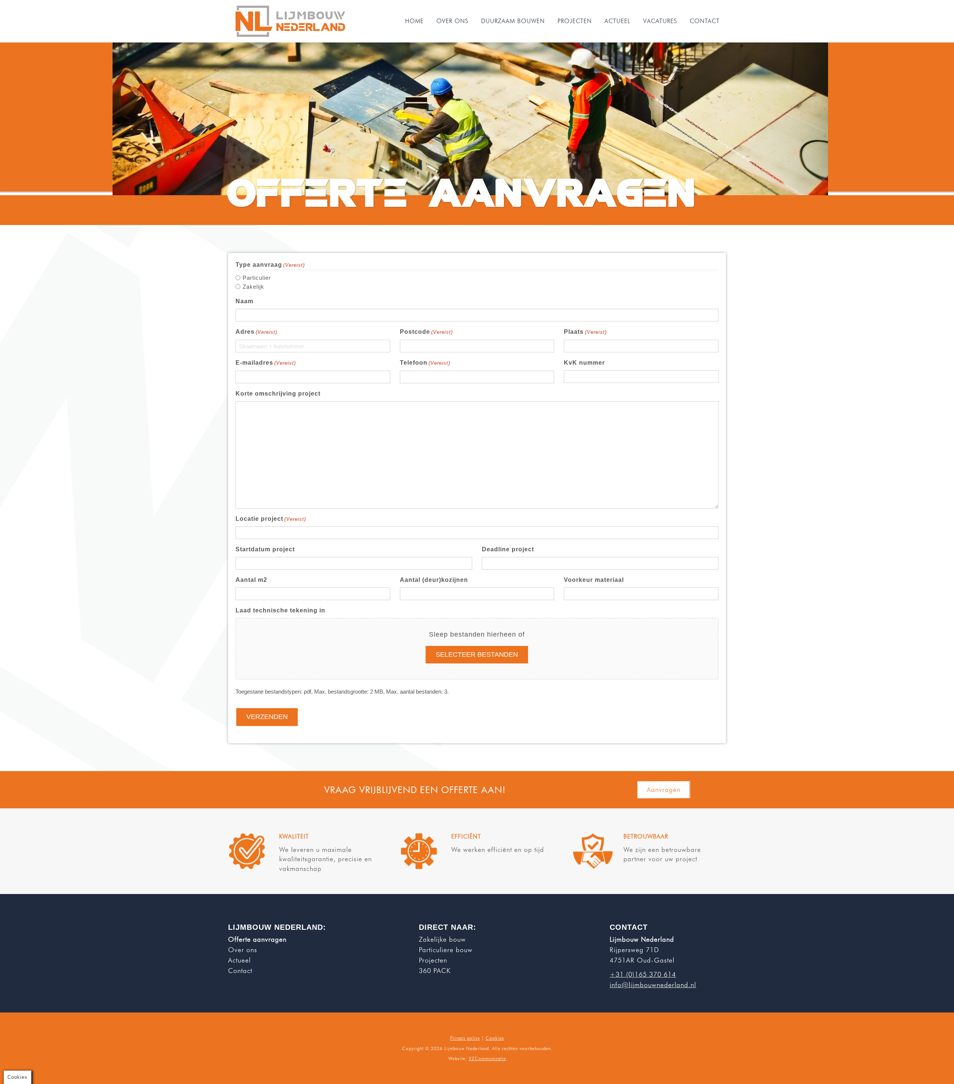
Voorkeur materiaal (594, 580)
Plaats (585, 332)
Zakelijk (253, 286)
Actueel (239, 960)
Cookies (495, 1038)
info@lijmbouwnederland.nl (653, 985)
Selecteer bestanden (477, 654)
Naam (244, 301)
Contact (240, 970)
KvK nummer (584, 362)
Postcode (426, 332)
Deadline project (508, 549)
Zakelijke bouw (442, 939)
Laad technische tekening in (280, 610)
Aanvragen (663, 789)
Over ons (242, 950)
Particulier (257, 278)
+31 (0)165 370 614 (643, 974)
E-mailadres (266, 362)
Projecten (433, 960)
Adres (256, 332)
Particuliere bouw (446, 950)
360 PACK (435, 970)
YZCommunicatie (487, 1058)
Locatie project (271, 519)
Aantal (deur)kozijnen (434, 580)
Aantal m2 (251, 580)
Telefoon (425, 362)
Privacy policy (465, 1038)
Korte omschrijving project (278, 393)
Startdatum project (265, 549)
